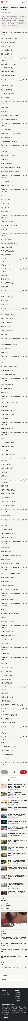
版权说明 (17, 996)
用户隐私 (17, 994)
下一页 (23, 772)
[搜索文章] (22, 2)
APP (16, 1002)
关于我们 (17, 1000)
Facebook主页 (5, 994)
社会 (6, 967)
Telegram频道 (5, 993)
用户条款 (17, 998)
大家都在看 (4, 976)
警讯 (2, 970)
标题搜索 (4, 979)
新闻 (2, 967)
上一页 (5, 772)
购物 (7, 903)
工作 (25, 967)
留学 (14, 967)
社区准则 (17, 993)
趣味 (21, 967)
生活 (10, 967)
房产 (18, 967)
